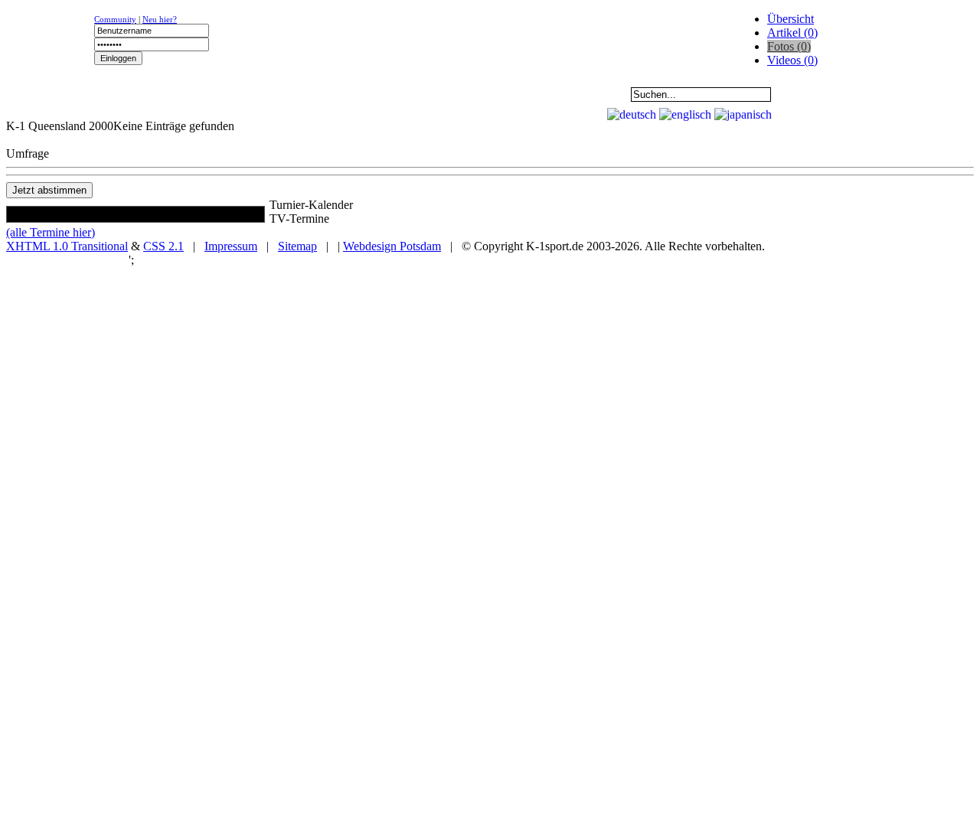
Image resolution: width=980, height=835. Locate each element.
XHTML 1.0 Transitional (67, 246)
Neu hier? (159, 19)
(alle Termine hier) (50, 232)
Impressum (230, 246)
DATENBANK (437, 94)
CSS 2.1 (163, 246)
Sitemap (297, 246)
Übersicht (790, 18)
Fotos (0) (789, 46)
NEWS (54, 94)
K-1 (150, 94)
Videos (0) (792, 60)
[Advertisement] (193, 111)
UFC (245, 94)
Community (115, 19)
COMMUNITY (533, 94)
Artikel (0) (792, 32)
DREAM (341, 94)
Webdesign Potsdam (392, 246)
